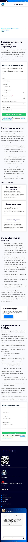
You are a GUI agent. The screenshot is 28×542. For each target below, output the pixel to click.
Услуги (2, 31)
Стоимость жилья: (7, 95)
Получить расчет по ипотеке (14, 114)
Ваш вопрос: (5, 422)
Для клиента (6, 506)
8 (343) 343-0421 (18, 4)
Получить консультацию (14, 433)
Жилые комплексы (7, 497)
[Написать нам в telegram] (2, 1)
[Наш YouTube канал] (3, 1)
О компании (5, 499)
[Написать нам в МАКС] (6, 1)
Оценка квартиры (7, 503)
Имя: (3, 78)
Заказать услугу (8, 316)
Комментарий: (6, 107)
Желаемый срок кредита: (9, 101)
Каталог (4, 495)
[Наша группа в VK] (4, 1)
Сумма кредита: (6, 90)
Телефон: (5, 84)
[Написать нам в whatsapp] (1, 1)
